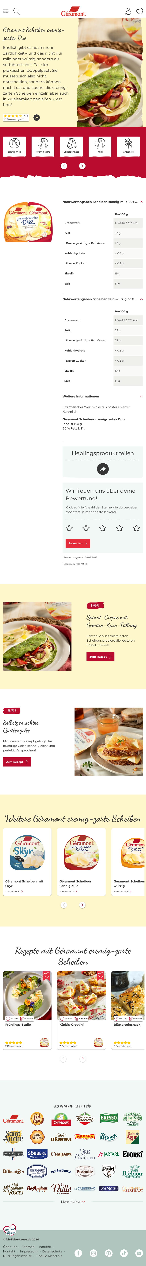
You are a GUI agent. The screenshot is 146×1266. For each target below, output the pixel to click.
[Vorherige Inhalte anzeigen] (64, 166)
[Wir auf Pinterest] (109, 1253)
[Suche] (16, 11)
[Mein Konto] (128, 11)
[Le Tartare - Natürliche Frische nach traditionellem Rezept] (108, 1154)
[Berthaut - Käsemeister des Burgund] (132, 1189)
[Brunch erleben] (108, 1137)
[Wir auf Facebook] (78, 1253)
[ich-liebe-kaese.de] (9, 1230)
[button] (36, 117)
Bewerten (76, 543)
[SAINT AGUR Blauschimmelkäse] (132, 1137)
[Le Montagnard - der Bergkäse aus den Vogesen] (13, 1189)
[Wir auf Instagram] (93, 1253)
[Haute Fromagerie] (13, 1154)
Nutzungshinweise (18, 1256)
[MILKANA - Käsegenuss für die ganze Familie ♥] (85, 1137)
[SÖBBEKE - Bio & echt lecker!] (37, 1154)
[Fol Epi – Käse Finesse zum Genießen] (37, 1119)
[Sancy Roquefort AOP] (108, 1189)
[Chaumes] (61, 1154)
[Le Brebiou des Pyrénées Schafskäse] (132, 1171)
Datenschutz (52, 1251)
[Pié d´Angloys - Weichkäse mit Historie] (37, 1189)
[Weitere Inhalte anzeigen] (82, 166)
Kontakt (9, 1251)
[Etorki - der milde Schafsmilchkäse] (132, 1154)
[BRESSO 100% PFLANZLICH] (133, 1119)
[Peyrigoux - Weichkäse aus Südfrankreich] (37, 1171)
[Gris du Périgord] (85, 1154)
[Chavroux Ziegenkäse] (61, 1119)
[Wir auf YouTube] (139, 1253)
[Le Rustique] (61, 1137)
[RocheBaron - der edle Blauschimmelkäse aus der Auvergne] (61, 1171)
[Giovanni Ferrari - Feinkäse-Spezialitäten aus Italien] (85, 1119)
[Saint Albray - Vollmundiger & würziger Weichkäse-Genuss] (37, 1137)
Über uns (10, 1247)
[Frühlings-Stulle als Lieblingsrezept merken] (46, 976)
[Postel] (109, 1171)
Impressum (29, 1251)
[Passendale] (85, 1171)
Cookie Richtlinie (49, 1256)
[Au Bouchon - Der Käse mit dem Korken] (13, 1171)
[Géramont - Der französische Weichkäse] (13, 1119)
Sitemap (28, 1247)
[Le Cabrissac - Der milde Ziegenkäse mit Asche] (85, 1188)
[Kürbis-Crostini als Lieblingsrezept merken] (100, 976)
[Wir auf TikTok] (124, 1253)
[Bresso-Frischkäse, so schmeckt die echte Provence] (108, 1119)
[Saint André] (13, 1137)
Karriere (45, 1247)
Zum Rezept (98, 656)
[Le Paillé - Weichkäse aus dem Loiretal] (61, 1188)
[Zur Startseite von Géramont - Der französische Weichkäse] (73, 11)
